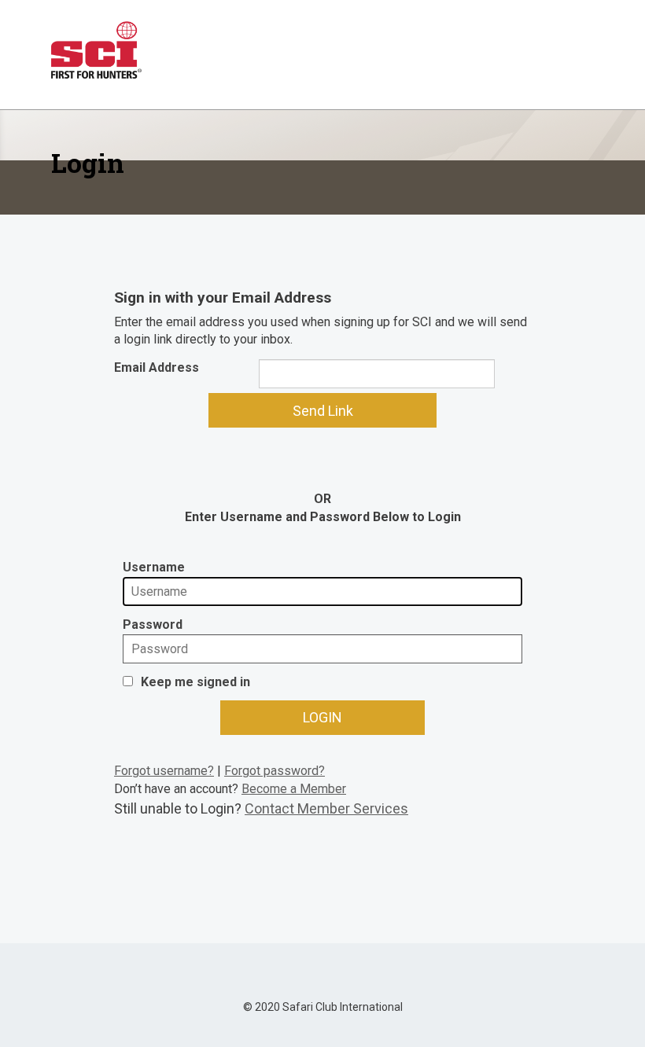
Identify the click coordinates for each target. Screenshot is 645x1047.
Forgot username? (164, 770)
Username (154, 567)
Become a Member (293, 788)
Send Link (323, 410)
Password (152, 624)
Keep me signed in (195, 681)
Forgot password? (274, 770)
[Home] (96, 50)
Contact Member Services (326, 808)
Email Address (156, 367)
